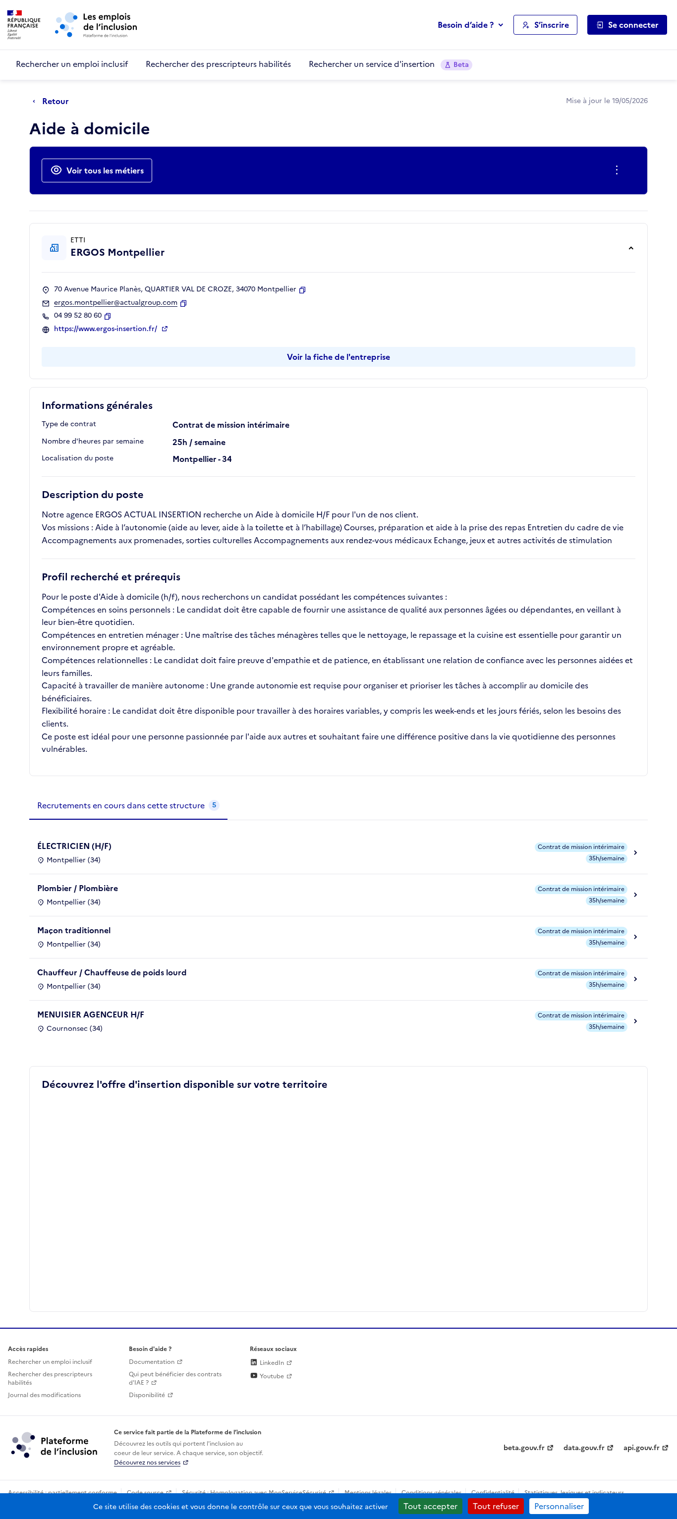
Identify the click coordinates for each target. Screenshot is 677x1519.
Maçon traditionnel (74, 930)
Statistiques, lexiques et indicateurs (574, 1492)
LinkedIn (271, 1362)
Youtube (271, 1376)
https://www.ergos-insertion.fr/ (106, 329)
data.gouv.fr (584, 1448)
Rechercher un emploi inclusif (72, 64)
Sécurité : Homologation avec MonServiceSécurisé (254, 1492)
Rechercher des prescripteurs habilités (218, 64)
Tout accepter (430, 1506)
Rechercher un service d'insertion (389, 64)
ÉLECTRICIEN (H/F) (74, 846)
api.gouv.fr (641, 1448)
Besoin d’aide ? (466, 25)
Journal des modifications (44, 1395)
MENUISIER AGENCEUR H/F (90, 1014)
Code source (145, 1492)
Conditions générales (431, 1492)
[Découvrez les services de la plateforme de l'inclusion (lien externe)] (55, 1444)
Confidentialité (492, 1492)
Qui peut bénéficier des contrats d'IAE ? (175, 1378)
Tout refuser (496, 1506)
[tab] (128, 806)
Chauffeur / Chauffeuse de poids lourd (112, 972)
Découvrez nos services (147, 1462)
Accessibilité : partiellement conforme (62, 1492)
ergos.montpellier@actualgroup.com (115, 303)
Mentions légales (368, 1492)
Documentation (151, 1361)
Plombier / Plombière (77, 888)
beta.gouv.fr (524, 1448)
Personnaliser (559, 1506)
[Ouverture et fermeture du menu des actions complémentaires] (618, 170)
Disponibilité (147, 1395)
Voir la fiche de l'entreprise (338, 357)
